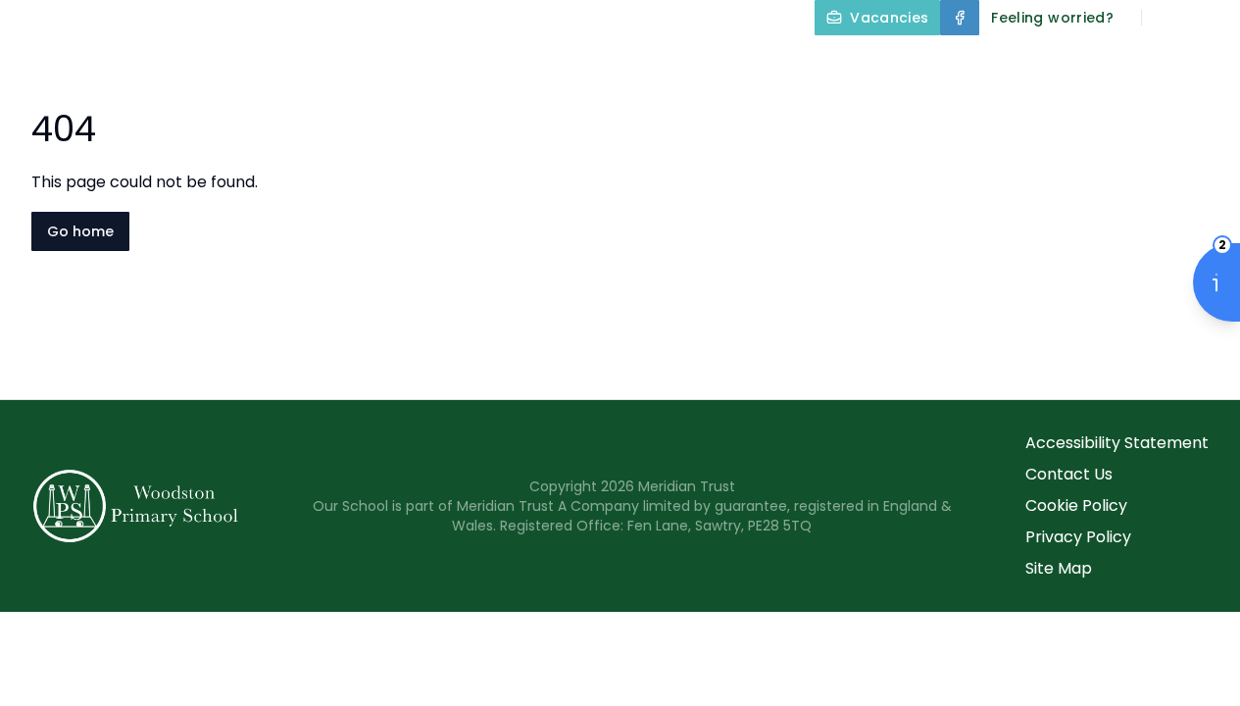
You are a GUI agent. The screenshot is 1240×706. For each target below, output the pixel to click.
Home (306, 63)
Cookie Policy (1076, 505)
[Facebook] (959, 17)
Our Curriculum (755, 63)
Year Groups (929, 63)
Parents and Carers (1120, 63)
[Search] (1167, 17)
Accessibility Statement (1117, 442)
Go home (80, 231)
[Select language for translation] (1208, 17)
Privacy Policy (1078, 537)
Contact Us (1069, 474)
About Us (403, 63)
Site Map (1058, 568)
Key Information (567, 63)
